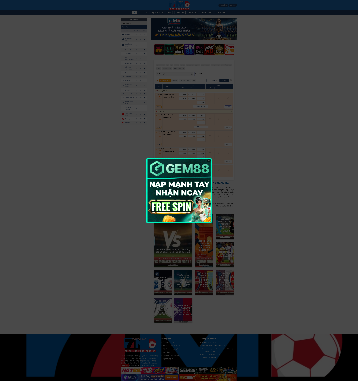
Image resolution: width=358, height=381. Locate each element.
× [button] (209, 160)
